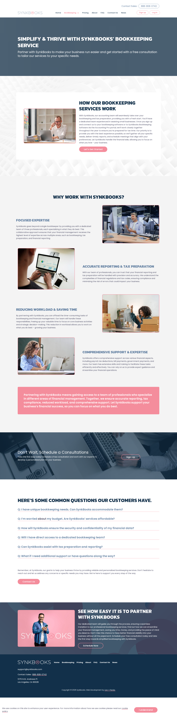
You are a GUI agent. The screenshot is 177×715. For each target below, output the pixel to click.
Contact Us (113, 13)
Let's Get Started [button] (93, 149)
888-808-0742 (149, 6)
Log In (154, 12)
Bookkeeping (70, 13)
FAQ (102, 13)
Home (58, 13)
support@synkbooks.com (30, 669)
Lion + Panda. (110, 690)
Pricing (85, 13)
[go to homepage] (34, 13)
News (123, 13)
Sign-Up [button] (130, 457)
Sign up (142, 12)
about (42, 519)
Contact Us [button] (29, 581)
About (94, 13)
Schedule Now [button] (90, 645)
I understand (146, 709)
